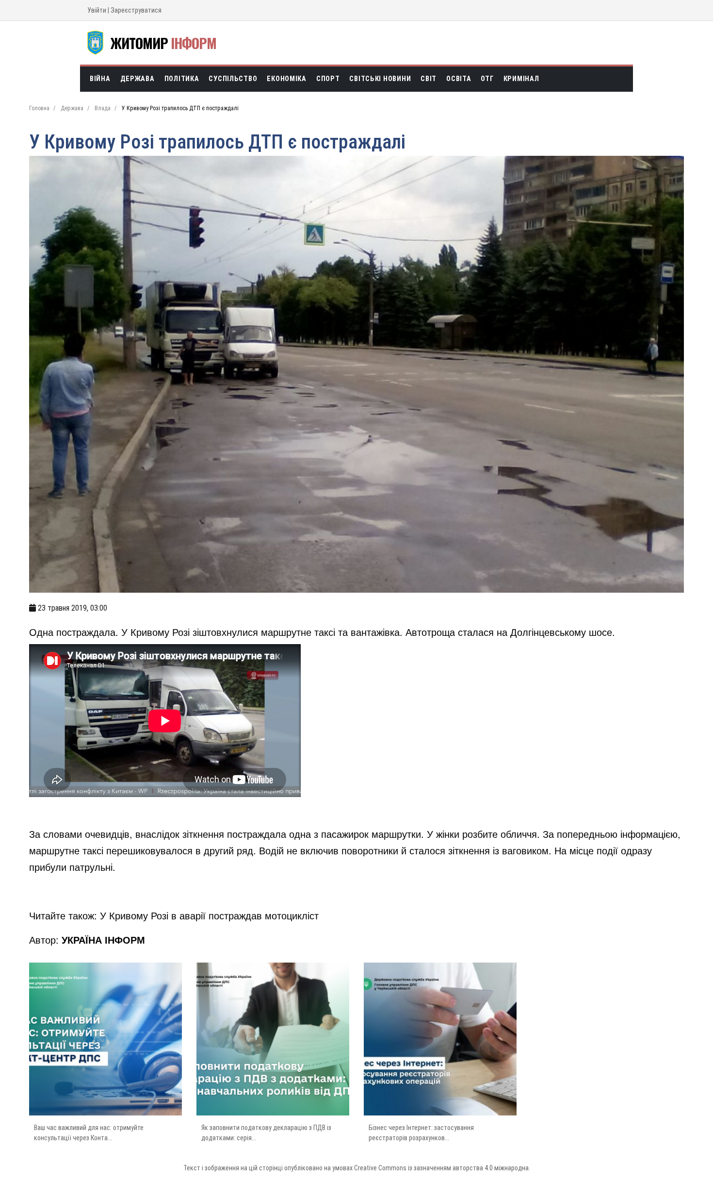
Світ (429, 79)
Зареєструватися (136, 10)
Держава (137, 79)
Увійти (96, 10)
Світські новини (380, 79)
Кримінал (521, 79)
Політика (181, 79)
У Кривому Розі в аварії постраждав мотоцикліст (209, 915)
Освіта (458, 79)
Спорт (328, 79)
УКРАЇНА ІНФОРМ (103, 939)
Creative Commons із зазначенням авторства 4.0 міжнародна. (442, 1168)
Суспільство (233, 79)
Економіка (286, 79)
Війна (100, 79)
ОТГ (487, 79)
